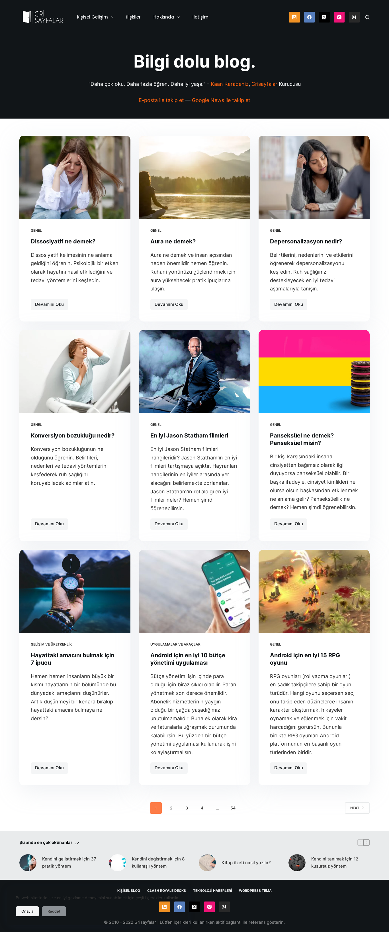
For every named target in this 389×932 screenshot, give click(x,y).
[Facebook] (309, 17)
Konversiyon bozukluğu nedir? (72, 435)
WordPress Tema (255, 890)
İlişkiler (133, 17)
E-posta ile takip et (161, 100)
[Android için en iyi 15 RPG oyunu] (314, 591)
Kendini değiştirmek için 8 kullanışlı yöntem (158, 862)
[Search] (367, 17)
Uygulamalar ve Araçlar (175, 644)
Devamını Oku (51, 306)
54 (233, 807)
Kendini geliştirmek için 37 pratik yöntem (69, 862)
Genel (36, 230)
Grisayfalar (264, 84)
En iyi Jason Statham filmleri (189, 435)
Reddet (54, 911)
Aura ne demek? (173, 241)
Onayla (27, 911)
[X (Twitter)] (324, 17)
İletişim (200, 17)
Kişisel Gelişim (92, 17)
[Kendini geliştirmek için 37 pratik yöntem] (27, 862)
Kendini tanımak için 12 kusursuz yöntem (334, 862)
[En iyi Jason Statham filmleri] (194, 371)
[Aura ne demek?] (194, 177)
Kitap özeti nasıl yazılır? (246, 862)
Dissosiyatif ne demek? (63, 241)
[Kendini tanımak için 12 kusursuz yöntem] (297, 862)
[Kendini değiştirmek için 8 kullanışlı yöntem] (117, 862)
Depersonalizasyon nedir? (306, 241)
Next (354, 808)
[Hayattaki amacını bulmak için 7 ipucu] (74, 591)
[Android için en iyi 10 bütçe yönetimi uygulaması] (194, 591)
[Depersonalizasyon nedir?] (314, 177)
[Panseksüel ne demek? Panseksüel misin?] (314, 371)
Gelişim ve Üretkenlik (51, 644)
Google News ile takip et (221, 100)
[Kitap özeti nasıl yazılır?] (207, 862)
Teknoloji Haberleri (212, 890)
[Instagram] (339, 17)
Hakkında (163, 17)
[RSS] (294, 17)
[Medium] (354, 17)
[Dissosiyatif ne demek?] (74, 177)
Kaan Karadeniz (230, 84)
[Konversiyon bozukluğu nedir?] (74, 371)
